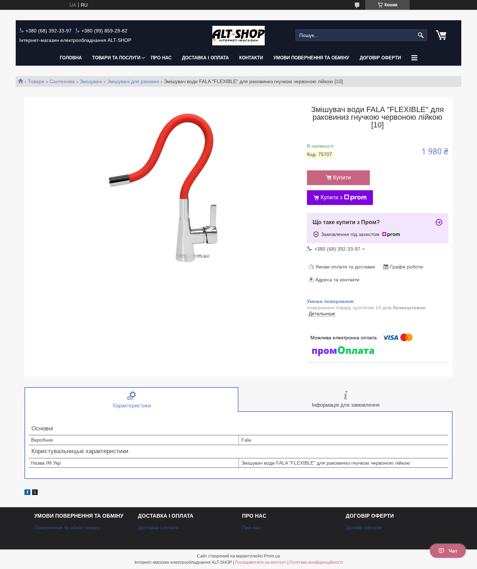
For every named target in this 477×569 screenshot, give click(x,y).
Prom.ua (272, 556)
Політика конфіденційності (316, 562)
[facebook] (27, 493)
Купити (342, 177)
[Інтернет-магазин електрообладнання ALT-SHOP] (238, 35)
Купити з (331, 197)
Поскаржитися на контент (260, 562)
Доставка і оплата (205, 57)
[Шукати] (421, 35)
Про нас (161, 57)
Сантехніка (62, 81)
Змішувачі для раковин (133, 81)
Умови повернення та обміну (311, 57)
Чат (453, 551)
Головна (71, 57)
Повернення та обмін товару (67, 527)
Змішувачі (91, 81)
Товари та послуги (116, 57)
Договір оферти (380, 57)
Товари (36, 81)
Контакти (251, 57)
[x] (35, 493)
